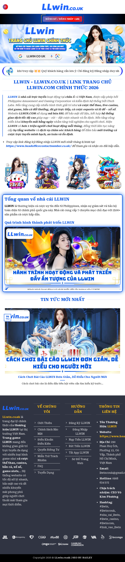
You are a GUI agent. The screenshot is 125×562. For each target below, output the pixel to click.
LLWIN (12, 96)
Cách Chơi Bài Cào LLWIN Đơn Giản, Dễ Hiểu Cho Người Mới (62, 377)
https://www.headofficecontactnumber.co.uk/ (38, 146)
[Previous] (9, 345)
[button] (5, 7)
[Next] (116, 345)
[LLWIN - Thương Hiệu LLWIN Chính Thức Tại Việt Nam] (62, 7)
